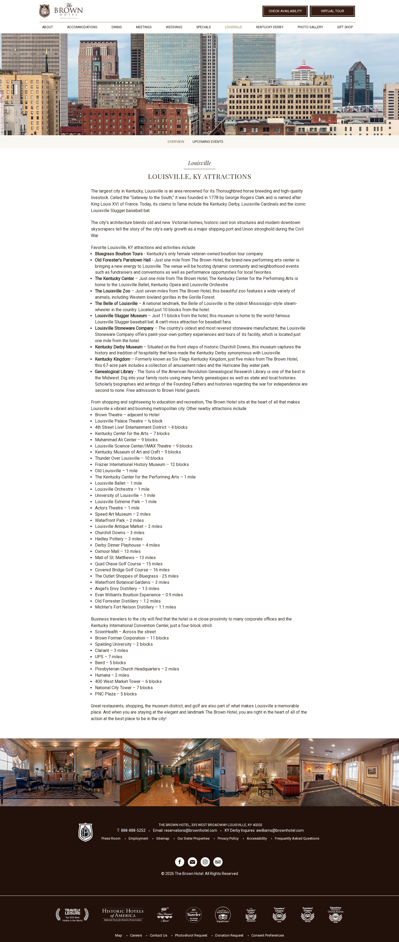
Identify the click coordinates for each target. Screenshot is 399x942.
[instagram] (205, 865)
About (47, 27)
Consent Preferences (267, 935)
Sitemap (162, 838)
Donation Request (229, 935)
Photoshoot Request (191, 935)
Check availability (285, 11)
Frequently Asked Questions (297, 838)
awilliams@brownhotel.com (280, 830)
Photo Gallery (310, 27)
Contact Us (158, 935)
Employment (138, 838)
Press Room (111, 838)
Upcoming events (207, 142)
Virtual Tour (332, 11)
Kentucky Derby (269, 27)
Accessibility (257, 838)
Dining (117, 27)
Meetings (143, 27)
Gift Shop (345, 27)
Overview (175, 142)
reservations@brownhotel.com (190, 830)
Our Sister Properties (194, 838)
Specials (203, 27)
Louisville (233, 27)
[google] (192, 865)
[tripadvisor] (218, 865)
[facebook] (179, 865)
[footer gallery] (60, 772)
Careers (136, 935)
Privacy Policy (228, 838)
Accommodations (82, 27)
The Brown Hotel (61, 11)
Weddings (174, 27)
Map (118, 935)
